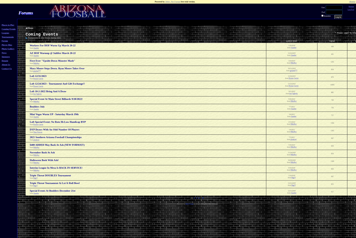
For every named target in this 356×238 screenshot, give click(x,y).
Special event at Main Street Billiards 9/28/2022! (56, 99)
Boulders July (37, 106)
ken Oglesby (37, 94)
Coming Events (9, 29)
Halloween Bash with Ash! (44, 160)
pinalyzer (36, 140)
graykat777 (37, 71)
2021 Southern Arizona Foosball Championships (56, 137)
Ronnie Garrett (38, 79)
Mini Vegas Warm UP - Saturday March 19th (54, 114)
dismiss (352, 2)
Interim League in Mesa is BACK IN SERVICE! (56, 167)
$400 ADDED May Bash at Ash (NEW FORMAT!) (57, 144)
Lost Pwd (351, 10)
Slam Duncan (37, 132)
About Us (6, 65)
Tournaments (8, 37)
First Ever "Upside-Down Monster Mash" (52, 60)
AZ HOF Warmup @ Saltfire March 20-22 (53, 53)
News (4, 53)
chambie (36, 48)
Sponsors (6, 57)
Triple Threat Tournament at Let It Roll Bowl (55, 183)
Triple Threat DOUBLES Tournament (50, 175)
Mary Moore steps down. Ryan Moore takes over (57, 68)
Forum (5, 41)
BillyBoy (36, 63)
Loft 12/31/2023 (38, 76)
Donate (5, 61)
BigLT (35, 178)
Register (351, 7)
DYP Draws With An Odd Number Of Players (54, 129)
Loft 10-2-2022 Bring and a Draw (48, 91)
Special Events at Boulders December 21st (52, 190)
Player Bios (7, 45)
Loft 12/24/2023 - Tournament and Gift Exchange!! (57, 83)
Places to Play (8, 25)
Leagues (5, 33)
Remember (327, 16)
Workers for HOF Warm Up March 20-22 (53, 45)
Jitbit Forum (189, 204)
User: (324, 7)
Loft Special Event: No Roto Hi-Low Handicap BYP (58, 122)
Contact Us (7, 69)
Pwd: (324, 12)
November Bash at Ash (42, 152)
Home (30, 28)
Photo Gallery (8, 49)
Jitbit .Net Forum (172, 2)
